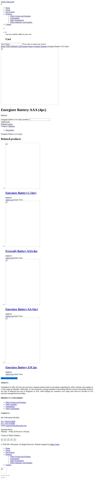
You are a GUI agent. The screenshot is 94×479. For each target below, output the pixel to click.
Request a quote (6, 124)
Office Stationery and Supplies (21, 22)
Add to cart (5, 122)
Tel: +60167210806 (8, 421)
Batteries (44, 46)
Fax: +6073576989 (8, 424)
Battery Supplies (34, 46)
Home (8, 8)
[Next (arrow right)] (4, 477)
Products (9, 14)
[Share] (4, 475)
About (8, 10)
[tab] (49, 130)
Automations (14, 18)
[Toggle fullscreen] (6, 475)
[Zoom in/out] (9, 475)
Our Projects (10, 12)
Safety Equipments (17, 20)
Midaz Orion (54, 444)
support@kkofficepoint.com (16, 426)
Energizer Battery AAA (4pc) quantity (15, 119)
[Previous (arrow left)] (2, 477)
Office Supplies (11, 404)
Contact (8, 24)
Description (10, 130)
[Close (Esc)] (2, 475)
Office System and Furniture (20, 16)
